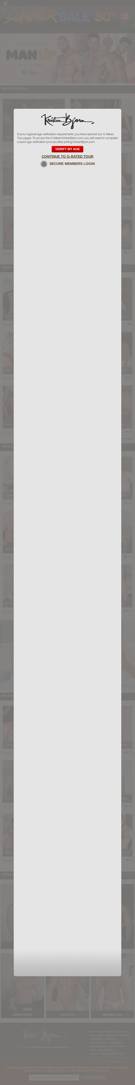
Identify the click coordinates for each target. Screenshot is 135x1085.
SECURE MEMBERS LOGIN (71, 164)
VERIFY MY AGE (67, 149)
